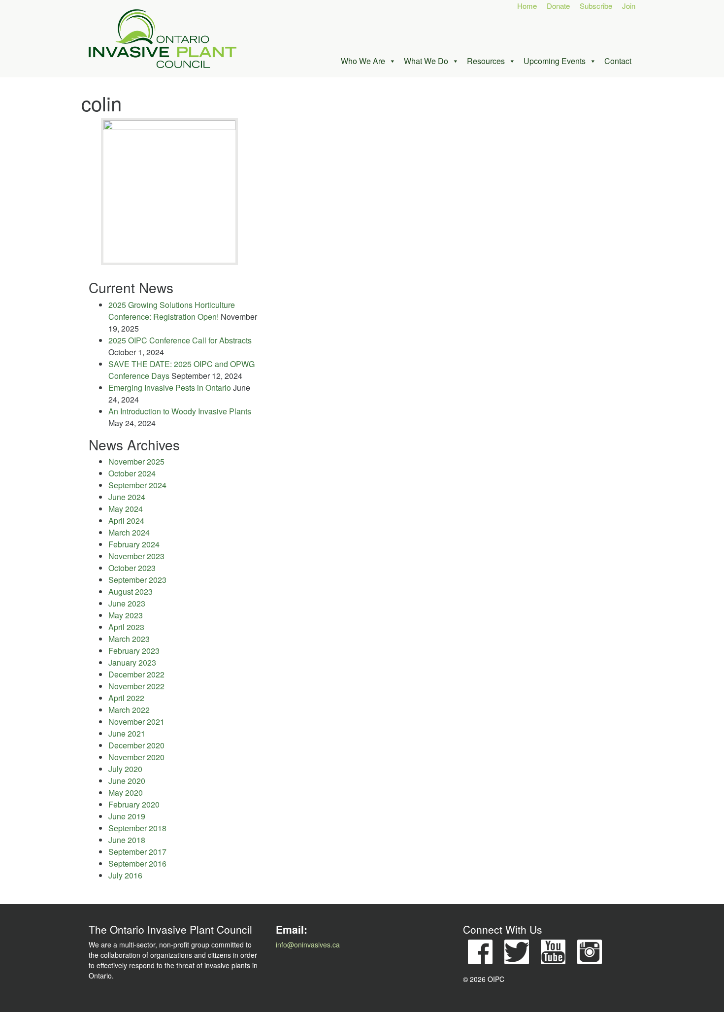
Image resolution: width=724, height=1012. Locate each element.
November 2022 (136, 686)
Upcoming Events (555, 61)
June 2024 (126, 497)
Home (527, 5)
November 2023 (136, 556)
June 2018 (126, 839)
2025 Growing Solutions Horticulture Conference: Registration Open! (171, 310)
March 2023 (129, 638)
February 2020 (134, 804)
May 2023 (125, 615)
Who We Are (363, 61)
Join (628, 5)
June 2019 (126, 816)
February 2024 (134, 544)
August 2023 (130, 591)
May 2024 (125, 508)
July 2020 (125, 769)
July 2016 (125, 875)
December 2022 (136, 674)
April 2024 (126, 520)
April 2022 (126, 698)
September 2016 (137, 863)
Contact (617, 61)
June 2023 (126, 603)
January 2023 (132, 662)
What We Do (426, 61)
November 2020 (136, 757)
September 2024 (137, 485)
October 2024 (132, 473)
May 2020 (125, 792)
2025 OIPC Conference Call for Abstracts (180, 340)
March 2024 (129, 532)
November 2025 (136, 461)
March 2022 (129, 709)
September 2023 (137, 579)
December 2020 (136, 745)
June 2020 (126, 780)
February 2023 (134, 650)
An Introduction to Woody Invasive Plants (179, 411)
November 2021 (136, 721)
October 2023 (132, 567)
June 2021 (126, 733)
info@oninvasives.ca (308, 944)
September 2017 (137, 851)
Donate (558, 5)
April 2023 (126, 627)
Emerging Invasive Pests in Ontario (169, 387)
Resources (486, 61)
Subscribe (596, 5)
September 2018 (137, 828)
